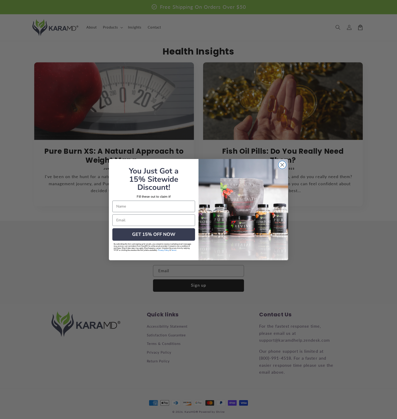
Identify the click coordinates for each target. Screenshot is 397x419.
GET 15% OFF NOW (153, 234)
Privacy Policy (163, 250)
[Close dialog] (282, 165)
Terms (173, 250)
